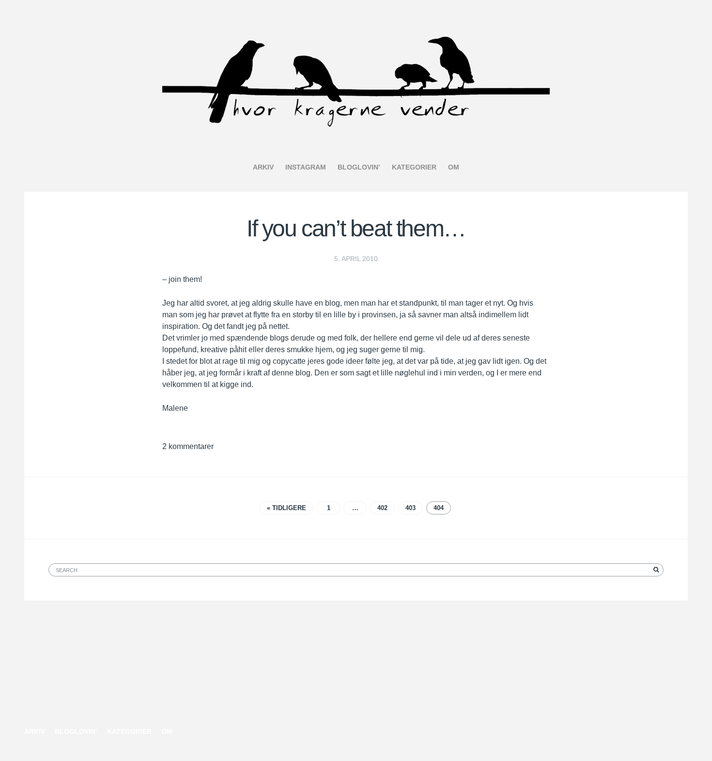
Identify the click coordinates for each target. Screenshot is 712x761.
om (453, 167)
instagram (305, 167)
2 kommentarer (188, 446)
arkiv (263, 167)
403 (410, 508)
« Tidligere (286, 508)
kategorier (414, 167)
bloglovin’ (359, 167)
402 (382, 508)
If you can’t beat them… (356, 228)
